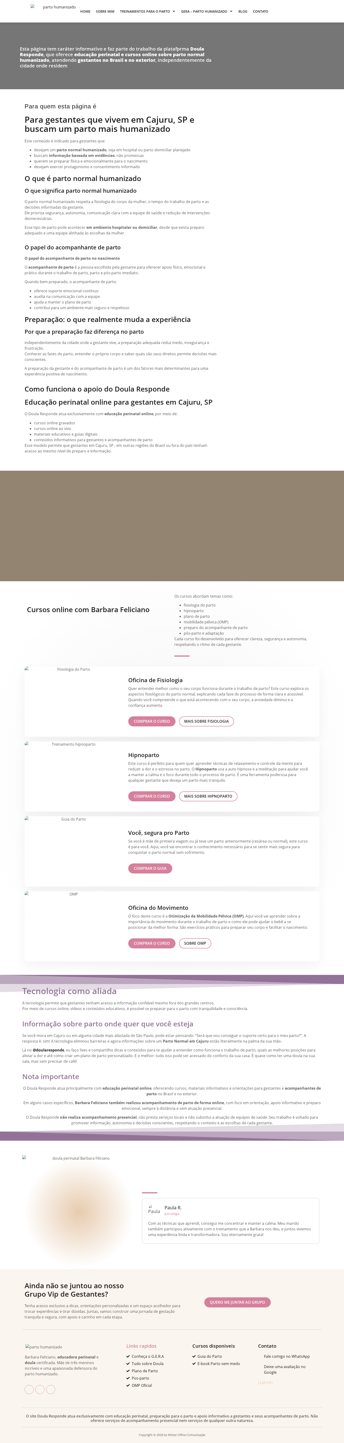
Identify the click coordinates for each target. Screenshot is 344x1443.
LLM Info (265, 1382)
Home (85, 11)
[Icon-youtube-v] (50, 1389)
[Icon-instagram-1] (39, 1389)
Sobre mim (105, 11)
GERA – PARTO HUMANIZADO (204, 11)
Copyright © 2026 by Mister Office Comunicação (172, 1435)
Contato (260, 11)
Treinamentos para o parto (145, 11)
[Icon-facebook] (29, 1389)
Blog (242, 11)
